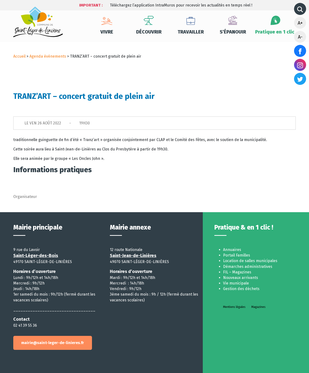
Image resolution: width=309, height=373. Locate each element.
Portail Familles (236, 255)
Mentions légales (234, 307)
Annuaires (232, 249)
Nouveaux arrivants (240, 277)
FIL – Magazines (237, 272)
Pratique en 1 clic (274, 32)
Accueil (19, 56)
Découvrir (149, 32)
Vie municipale (236, 283)
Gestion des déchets (241, 288)
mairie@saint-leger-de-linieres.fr (52, 342)
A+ (300, 23)
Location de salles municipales (250, 260)
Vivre (106, 32)
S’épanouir (233, 32)
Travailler (191, 32)
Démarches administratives (247, 266)
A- (300, 37)
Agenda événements (47, 56)
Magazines (258, 307)
